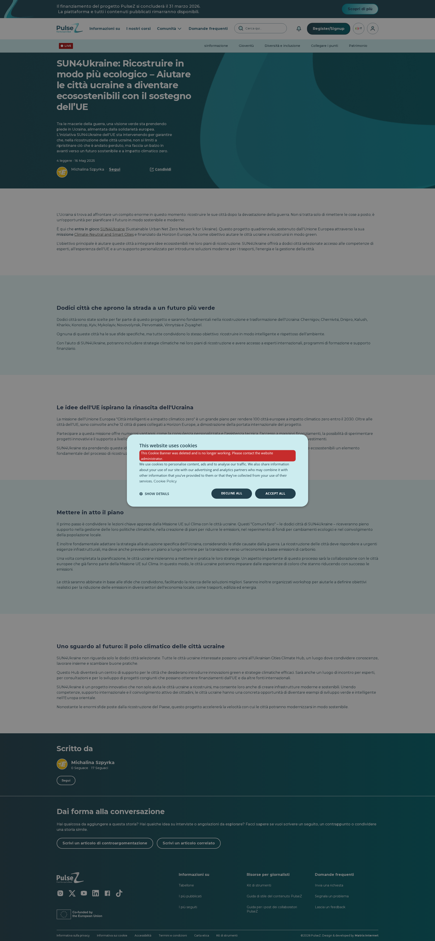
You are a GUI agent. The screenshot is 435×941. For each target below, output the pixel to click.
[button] (154, 493)
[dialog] (217, 470)
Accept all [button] (275, 493)
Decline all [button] (231, 493)
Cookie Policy (165, 481)
